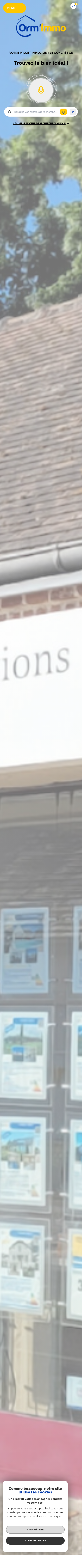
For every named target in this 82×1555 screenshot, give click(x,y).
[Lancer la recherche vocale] (41, 89)
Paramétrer (35, 1529)
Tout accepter (35, 1540)
